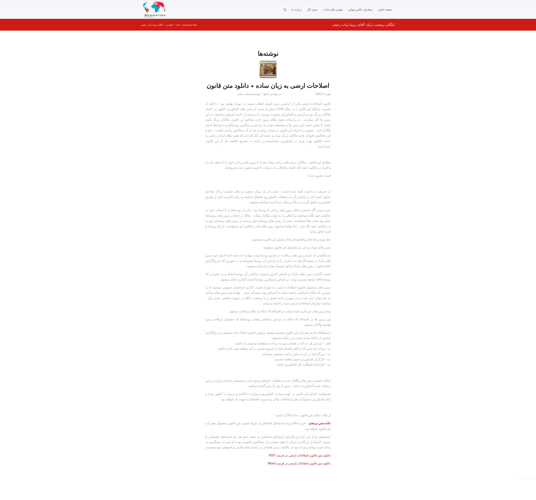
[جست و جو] (285, 9)
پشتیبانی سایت (245, 94)
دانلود (266, 94)
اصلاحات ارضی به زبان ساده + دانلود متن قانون (268, 85)
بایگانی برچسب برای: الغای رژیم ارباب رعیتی (363, 24)
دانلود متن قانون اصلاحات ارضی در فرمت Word (299, 463)
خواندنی (274, 94)
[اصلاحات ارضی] (268, 69)
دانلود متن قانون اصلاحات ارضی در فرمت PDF (300, 455)
